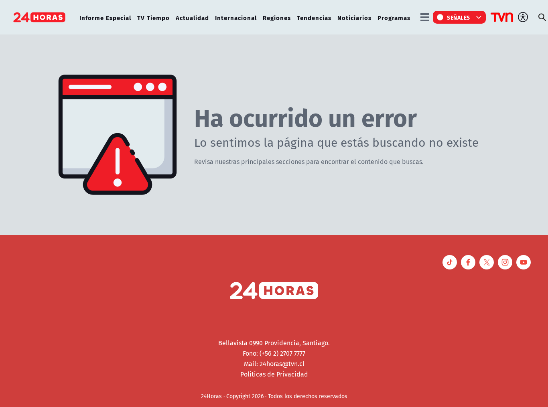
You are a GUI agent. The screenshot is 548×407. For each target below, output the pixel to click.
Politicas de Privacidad (274, 374)
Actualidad (192, 17)
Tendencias (314, 17)
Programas (394, 17)
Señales (458, 17)
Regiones (277, 17)
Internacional (236, 17)
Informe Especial (105, 17)
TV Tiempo (153, 17)
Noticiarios (354, 17)
